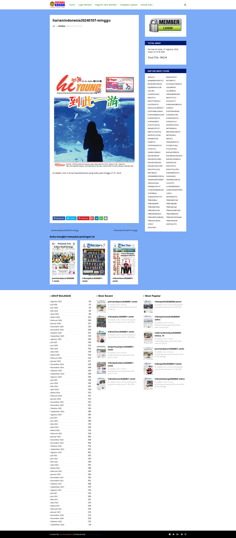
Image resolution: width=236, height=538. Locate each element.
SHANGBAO (171, 176)
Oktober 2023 (71, 408)
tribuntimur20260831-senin (121, 331)
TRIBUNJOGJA (171, 207)
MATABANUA (171, 128)
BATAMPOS (170, 80)
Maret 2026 (71, 317)
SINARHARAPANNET (156, 179)
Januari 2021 (71, 512)
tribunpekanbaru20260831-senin (121, 364)
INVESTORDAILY (154, 101)
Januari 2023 (71, 436)
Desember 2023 (71, 402)
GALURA (151, 91)
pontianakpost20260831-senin (122, 301)
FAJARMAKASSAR (154, 87)
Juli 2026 (71, 304)
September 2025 (71, 336)
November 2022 (71, 443)
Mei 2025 (71, 348)
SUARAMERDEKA (173, 186)
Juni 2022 (71, 458)
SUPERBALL (152, 193)
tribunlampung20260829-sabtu (170, 379)
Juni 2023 (71, 421)
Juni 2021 (71, 496)
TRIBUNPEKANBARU (156, 217)
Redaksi (61, 26)
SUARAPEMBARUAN (156, 190)
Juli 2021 (71, 493)
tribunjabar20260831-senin (121, 316)
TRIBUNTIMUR (171, 220)
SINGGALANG (153, 183)
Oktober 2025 (71, 333)
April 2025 (71, 351)
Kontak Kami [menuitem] (146, 4)
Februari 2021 (71, 509)
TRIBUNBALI (152, 200)
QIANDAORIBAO (154, 152)
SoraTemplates (65, 534)
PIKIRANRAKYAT (172, 142)
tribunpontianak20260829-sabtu (167, 318)
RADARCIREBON (172, 152)
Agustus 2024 (71, 377)
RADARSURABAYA (173, 159)
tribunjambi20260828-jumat (168, 301)
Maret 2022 (71, 468)
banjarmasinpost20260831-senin (121, 348)
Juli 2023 (71, 417)
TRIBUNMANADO (154, 214)
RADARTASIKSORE (155, 166)
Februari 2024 (71, 395)
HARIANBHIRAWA (173, 94)
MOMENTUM (153, 138)
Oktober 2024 (71, 370)
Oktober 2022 (71, 446)
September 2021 (71, 487)
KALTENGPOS (153, 104)
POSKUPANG (171, 149)
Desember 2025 (71, 326)
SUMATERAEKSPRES (174, 190)
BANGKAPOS (171, 77)
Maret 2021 (71, 506)
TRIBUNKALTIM (154, 210)
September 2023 (71, 411)
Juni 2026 (71, 307)
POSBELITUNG (172, 145)
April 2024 (71, 389)
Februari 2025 (71, 358)
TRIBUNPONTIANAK (174, 217)
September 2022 (71, 449)
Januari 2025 (71, 361)
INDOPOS (152, 97)
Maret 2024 (71, 392)
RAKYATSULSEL (154, 169)
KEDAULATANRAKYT (156, 108)
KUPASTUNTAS (154, 125)
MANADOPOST (154, 128)
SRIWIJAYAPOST (154, 186)
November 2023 (71, 405)
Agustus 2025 (71, 339)
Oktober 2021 (71, 484)
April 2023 (71, 427)
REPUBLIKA (152, 173)
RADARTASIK (171, 162)
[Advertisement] (94, 50)
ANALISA (151, 77)
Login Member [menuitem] (85, 4)
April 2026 (71, 314)
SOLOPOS (170, 183)
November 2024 (71, 367)
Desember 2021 (71, 477)
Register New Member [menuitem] (106, 4)
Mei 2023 (71, 424)
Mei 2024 (71, 386)
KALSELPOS (171, 101)
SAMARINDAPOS (173, 173)
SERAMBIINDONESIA (156, 176)
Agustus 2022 (71, 452)
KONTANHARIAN (172, 111)
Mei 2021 (71, 499)
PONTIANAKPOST (155, 145)
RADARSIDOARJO (154, 159)
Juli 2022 (71, 455)
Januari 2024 (71, 399)
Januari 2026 (71, 323)
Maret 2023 (71, 430)
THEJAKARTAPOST (155, 196)
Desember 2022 (71, 439)
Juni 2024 (71, 383)
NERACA (169, 138)
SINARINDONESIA (173, 179)
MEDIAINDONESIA (173, 132)
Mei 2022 (71, 461)
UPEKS (150, 224)
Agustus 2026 (71, 301)
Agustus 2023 (71, 414)
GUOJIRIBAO (171, 91)
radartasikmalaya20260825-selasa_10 (168, 334)
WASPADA (152, 227)
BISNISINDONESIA (155, 84)
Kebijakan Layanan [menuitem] (128, 4)
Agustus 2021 (71, 490)
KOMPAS (169, 108)
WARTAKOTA (171, 224)
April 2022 (71, 465)
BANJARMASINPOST (156, 80)
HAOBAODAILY (154, 94)
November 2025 (71, 329)
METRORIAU (171, 135)
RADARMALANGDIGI (174, 155)
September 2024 (71, 373)
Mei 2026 (71, 311)
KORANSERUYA (154, 118)
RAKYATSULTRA (172, 169)
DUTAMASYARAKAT (174, 84)
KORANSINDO (153, 121)
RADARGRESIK (153, 155)
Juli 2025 (71, 342)
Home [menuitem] (72, 4)
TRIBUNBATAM (172, 200)
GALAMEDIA (171, 87)
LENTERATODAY (172, 125)
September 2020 (71, 524)
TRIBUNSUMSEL (154, 220)
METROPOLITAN (154, 135)
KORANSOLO (171, 121)
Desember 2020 (71, 515)
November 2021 (71, 480)
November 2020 (71, 518)
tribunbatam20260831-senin (121, 379)
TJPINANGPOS (172, 196)
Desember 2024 (71, 364)
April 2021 (71, 502)
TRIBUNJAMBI (171, 203)
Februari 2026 (71, 320)
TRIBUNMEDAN (172, 214)
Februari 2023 (71, 433)
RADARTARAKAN (154, 162)
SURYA (169, 193)
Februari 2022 (71, 471)
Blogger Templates (93, 534)
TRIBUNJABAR (153, 203)
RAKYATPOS (171, 166)
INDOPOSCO (171, 97)
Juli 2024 (71, 380)
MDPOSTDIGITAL (154, 132)
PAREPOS (152, 142)
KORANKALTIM (172, 114)
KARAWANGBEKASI (174, 104)
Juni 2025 (71, 345)
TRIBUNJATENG (154, 207)
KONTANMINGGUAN (156, 114)
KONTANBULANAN (155, 111)
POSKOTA (152, 149)
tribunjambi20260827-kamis (168, 363)
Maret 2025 (71, 355)
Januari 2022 (71, 474)
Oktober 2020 (71, 521)
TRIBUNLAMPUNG (173, 210)
